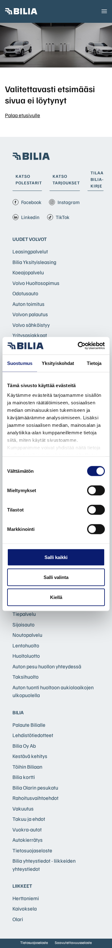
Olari (17, 919)
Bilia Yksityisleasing (34, 262)
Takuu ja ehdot (28, 819)
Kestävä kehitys (29, 756)
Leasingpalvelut (30, 251)
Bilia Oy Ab (24, 745)
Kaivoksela (24, 908)
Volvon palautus (30, 314)
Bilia (18, 712)
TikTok (62, 217)
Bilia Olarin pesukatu (35, 787)
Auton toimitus (28, 304)
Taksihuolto (25, 676)
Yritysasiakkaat (29, 335)
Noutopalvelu (27, 634)
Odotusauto (25, 293)
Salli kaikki (56, 557)
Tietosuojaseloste (32, 850)
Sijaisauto (23, 624)
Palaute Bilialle (28, 724)
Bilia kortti (23, 777)
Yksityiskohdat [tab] (58, 363)
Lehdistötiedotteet (32, 735)
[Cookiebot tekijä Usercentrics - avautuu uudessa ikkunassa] (79, 346)
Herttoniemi (25, 898)
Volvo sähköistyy (31, 325)
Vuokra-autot (27, 829)
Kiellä (56, 597)
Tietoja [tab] (94, 363)
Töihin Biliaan (27, 766)
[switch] (96, 490)
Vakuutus (23, 808)
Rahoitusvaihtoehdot (35, 798)
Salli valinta (56, 577)
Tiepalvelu (24, 614)
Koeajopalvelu (28, 272)
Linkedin (30, 217)
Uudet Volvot (29, 239)
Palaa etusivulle (22, 115)
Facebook (31, 202)
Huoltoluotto (26, 655)
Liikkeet (22, 886)
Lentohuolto (25, 645)
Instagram (69, 202)
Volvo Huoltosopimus (35, 283)
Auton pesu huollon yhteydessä (46, 666)
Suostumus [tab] (19, 363)
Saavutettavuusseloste (73, 942)
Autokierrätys (27, 839)
